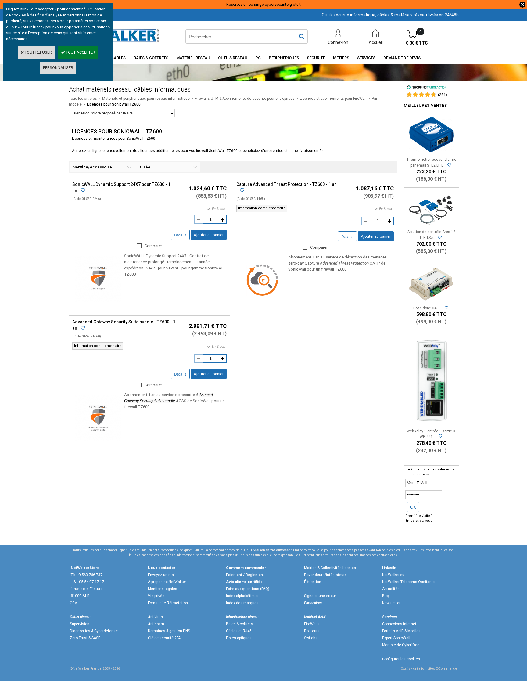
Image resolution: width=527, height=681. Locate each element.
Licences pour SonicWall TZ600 (114, 104)
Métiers (341, 58)
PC (258, 58)
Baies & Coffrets (151, 58)
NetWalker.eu (393, 575)
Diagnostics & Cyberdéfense (94, 631)
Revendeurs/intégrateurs (325, 575)
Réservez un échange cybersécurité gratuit (263, 4)
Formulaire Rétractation (168, 603)
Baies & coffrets (239, 624)
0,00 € (417, 43)
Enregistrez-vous (418, 521)
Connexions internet (399, 624)
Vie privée (156, 596)
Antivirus (155, 617)
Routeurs (312, 631)
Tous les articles (83, 98)
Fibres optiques (239, 638)
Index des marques (242, 603)
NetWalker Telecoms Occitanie (408, 582)
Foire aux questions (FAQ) (247, 589)
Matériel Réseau (193, 58)
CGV (73, 603)
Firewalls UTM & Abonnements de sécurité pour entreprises (245, 98)
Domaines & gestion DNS (169, 631)
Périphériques (284, 58)
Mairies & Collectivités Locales (330, 568)
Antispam (156, 624)
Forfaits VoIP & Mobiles (401, 631)
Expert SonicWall (396, 638)
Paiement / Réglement (245, 575)
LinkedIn (389, 568)
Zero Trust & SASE (85, 638)
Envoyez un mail (162, 575)
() (442, 94)
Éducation (312, 582)
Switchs (310, 638)
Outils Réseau (232, 58)
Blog (386, 596)
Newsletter (391, 603)
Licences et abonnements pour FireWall (333, 98)
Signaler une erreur (320, 596)
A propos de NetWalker (167, 582)
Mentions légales (162, 589)
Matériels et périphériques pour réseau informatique (146, 98)
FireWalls (312, 624)
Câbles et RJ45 (239, 631)
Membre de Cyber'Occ (400, 645)
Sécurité (316, 58)
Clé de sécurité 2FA (164, 638)
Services (366, 58)
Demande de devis (402, 58)
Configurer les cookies (401, 659)
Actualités (391, 589)
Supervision (79, 624)
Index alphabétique (242, 596)
